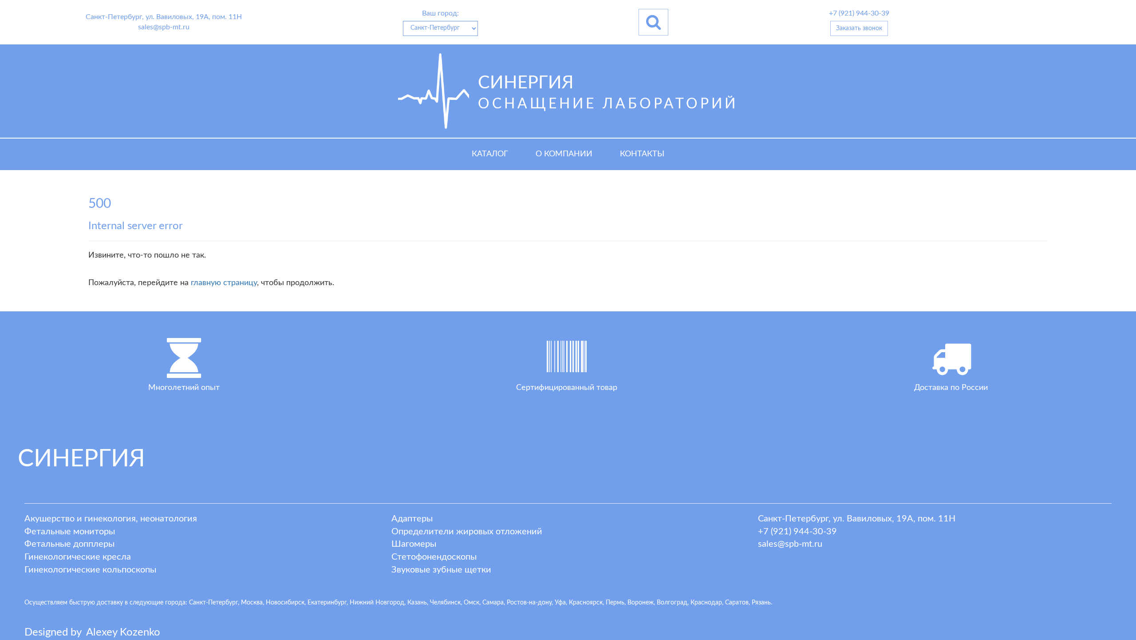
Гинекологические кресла (77, 557)
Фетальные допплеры (69, 544)
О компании (564, 154)
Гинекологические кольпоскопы (90, 569)
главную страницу (224, 283)
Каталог (490, 154)
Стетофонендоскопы (434, 557)
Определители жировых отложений (466, 531)
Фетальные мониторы (69, 531)
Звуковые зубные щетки (441, 569)
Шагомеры (413, 544)
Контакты (642, 154)
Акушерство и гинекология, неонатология (110, 518)
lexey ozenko (123, 632)
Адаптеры (412, 518)
